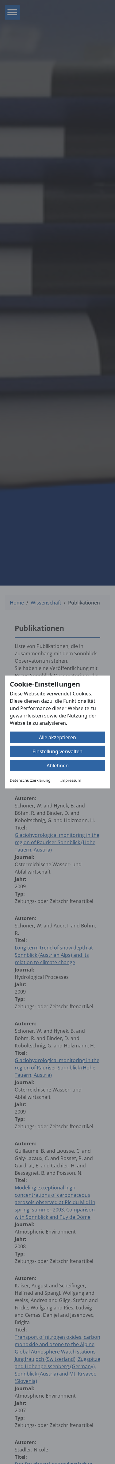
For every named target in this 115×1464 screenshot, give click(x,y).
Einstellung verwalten (57, 751)
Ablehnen (58, 765)
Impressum (70, 780)
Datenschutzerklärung (30, 780)
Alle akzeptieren (57, 737)
